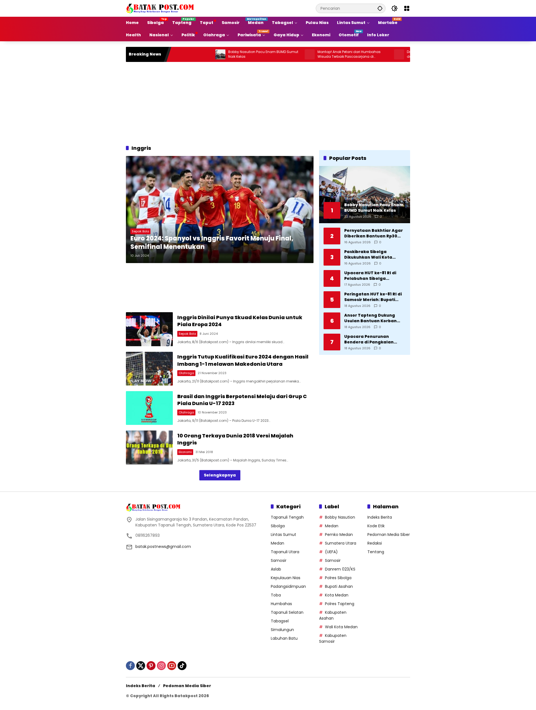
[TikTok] (182, 665)
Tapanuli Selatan (287, 612)
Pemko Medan (339, 534)
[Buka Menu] (406, 8)
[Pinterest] (151, 665)
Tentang (375, 552)
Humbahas (281, 603)
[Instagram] (161, 665)
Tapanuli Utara (285, 552)
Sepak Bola (140, 231)
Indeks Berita (379, 517)
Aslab (276, 569)
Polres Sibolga (338, 578)
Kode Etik (376, 526)
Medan (277, 543)
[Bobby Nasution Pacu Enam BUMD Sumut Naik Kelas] (199, 54)
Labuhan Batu (284, 638)
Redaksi (374, 543)
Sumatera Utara (340, 543)
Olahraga (186, 373)
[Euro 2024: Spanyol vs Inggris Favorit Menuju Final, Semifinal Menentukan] (220, 209)
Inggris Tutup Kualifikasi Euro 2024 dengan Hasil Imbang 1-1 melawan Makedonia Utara (242, 360)
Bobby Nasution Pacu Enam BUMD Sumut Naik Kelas (242, 54)
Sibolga (278, 526)
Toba (276, 595)
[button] (380, 8)
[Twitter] (140, 665)
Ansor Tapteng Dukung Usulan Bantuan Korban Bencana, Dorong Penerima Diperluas (374, 318)
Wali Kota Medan (341, 627)
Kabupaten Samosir (332, 638)
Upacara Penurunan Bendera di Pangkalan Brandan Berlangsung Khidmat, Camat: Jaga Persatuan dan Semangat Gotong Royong (372, 339)
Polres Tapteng (339, 603)
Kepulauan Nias (285, 578)
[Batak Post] (161, 8)
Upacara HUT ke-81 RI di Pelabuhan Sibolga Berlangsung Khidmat (370, 275)
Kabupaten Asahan (332, 615)
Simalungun (282, 629)
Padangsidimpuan (288, 586)
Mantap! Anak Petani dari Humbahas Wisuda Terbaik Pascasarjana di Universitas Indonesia (327, 54)
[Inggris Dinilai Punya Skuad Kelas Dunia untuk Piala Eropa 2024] (149, 329)
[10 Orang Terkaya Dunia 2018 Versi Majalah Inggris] (149, 447)
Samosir (278, 560)
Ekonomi (185, 452)
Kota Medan (336, 595)
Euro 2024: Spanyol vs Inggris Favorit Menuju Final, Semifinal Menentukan (211, 242)
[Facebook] (130, 665)
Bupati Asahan (339, 586)
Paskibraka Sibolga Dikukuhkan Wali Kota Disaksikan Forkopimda (369, 254)
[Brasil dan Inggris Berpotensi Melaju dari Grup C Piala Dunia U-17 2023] (149, 408)
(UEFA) (331, 552)
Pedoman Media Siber (388, 534)
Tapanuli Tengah (287, 517)
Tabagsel (280, 621)
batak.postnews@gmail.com (163, 546)
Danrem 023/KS (340, 569)
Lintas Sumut (283, 534)
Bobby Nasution (340, 517)
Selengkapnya (220, 475)
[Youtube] (171, 665)
